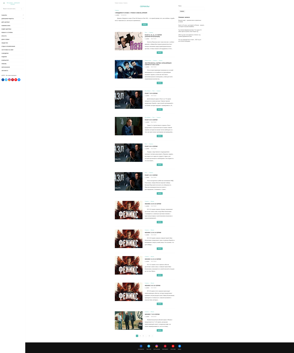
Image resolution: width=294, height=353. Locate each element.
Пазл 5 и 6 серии (151, 120)
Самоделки (5, 53)
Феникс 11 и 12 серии (153, 259)
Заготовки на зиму (7, 49)
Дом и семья (5, 39)
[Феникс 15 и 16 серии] (128, 210)
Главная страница (119, 3)
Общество (5, 43)
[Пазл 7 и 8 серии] (128, 99)
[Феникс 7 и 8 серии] (128, 320)
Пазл (146, 32)
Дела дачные (6, 22)
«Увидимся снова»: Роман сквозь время (131, 13)
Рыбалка (4, 15)
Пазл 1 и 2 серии (151, 175)
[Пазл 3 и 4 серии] (128, 152)
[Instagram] (9, 79)
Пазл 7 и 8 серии (151, 93)
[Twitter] (6, 79)
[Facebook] (3, 79)
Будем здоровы (6, 29)
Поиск (179, 6)
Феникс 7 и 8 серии (152, 314)
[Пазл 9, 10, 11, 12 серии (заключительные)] (128, 41)
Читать (144, 24)
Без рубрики (147, 90)
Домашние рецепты (8, 18)
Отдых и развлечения (8, 46)
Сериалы (117, 10)
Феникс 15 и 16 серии (153, 204)
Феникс (152, 201)
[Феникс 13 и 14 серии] (128, 239)
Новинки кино (6, 25)
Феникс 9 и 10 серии (152, 285)
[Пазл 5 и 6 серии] (128, 126)
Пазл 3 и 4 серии (151, 146)
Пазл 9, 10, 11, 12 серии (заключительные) (153, 35)
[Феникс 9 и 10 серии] (128, 292)
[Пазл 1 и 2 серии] (128, 181)
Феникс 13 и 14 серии (153, 232)
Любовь (4, 63)
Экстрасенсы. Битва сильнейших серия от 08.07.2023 (158, 63)
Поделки (4, 56)
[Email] (19, 79)
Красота (4, 36)
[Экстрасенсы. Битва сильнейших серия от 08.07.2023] (128, 69)
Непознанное (6, 67)
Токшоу (160, 60)
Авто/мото (5, 70)
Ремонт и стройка (7, 32)
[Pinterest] (12, 79)
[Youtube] (15, 79)
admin (117, 15)
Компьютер (5, 60)
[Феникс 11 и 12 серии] (128, 265)
